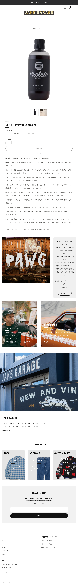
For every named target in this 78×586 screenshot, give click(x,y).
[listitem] (39, 2)
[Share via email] (41, 154)
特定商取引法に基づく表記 (48, 547)
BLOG (57, 22)
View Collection (13, 469)
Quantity (8, 140)
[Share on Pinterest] (37, 154)
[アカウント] (65, 8)
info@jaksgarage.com (9, 564)
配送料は (16, 133)
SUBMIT (39, 515)
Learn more (65, 293)
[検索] (74, 8)
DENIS (7, 122)
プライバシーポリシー (47, 544)
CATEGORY (48, 22)
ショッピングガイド (46, 541)
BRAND (40, 22)
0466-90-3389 (6, 568)
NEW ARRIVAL (30, 22)
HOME (21, 22)
